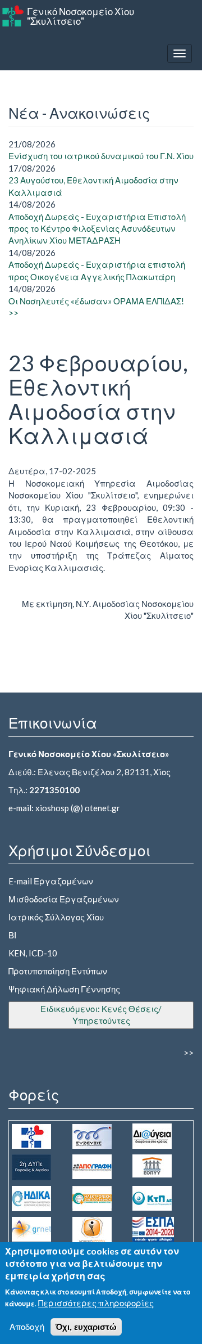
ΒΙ (12, 935)
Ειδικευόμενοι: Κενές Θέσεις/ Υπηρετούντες (101, 1015)
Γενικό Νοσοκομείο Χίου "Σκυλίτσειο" (80, 16)
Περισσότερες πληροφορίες (96, 1303)
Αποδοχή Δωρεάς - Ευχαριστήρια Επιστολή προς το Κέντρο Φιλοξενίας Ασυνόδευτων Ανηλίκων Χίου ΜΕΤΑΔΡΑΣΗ (97, 229)
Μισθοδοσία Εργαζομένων (63, 899)
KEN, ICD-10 (32, 953)
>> (13, 313)
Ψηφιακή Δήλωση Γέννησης (64, 989)
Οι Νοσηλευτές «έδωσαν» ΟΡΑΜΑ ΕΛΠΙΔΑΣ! (96, 301)
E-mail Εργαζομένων (50, 881)
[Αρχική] (13, 16)
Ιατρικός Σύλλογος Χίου (56, 917)
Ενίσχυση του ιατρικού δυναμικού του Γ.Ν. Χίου (101, 156)
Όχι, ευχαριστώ (86, 1327)
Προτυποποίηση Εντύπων (57, 971)
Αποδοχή (27, 1326)
